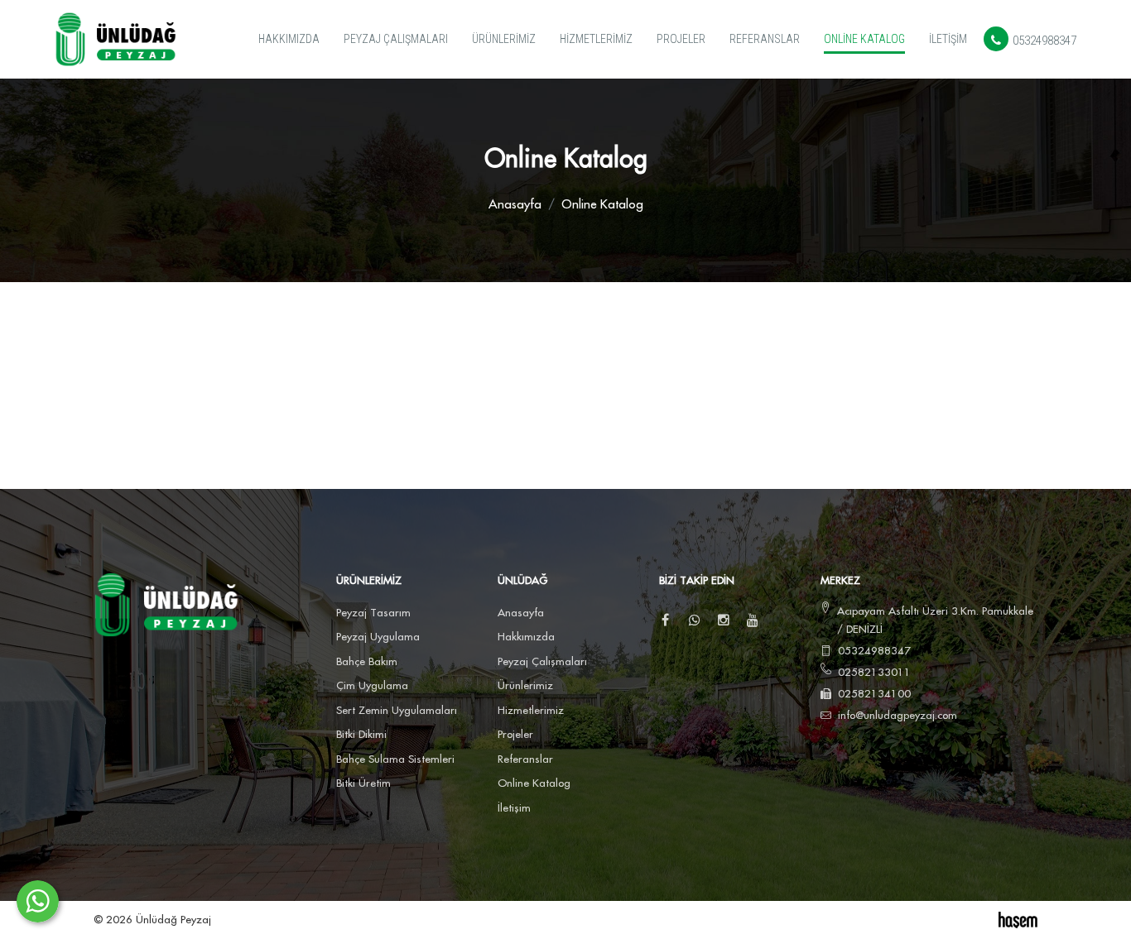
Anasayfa (514, 205)
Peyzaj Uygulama (378, 637)
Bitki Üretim (363, 783)
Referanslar (764, 39)
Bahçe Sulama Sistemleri (395, 759)
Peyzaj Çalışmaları (396, 39)
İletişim (948, 39)
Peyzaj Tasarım (373, 613)
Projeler (681, 39)
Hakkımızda (289, 39)
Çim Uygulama (372, 686)
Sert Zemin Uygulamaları (396, 710)
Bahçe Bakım (366, 662)
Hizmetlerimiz (596, 39)
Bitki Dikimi (361, 734)
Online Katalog (864, 39)
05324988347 (1043, 40)
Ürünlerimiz (504, 39)
